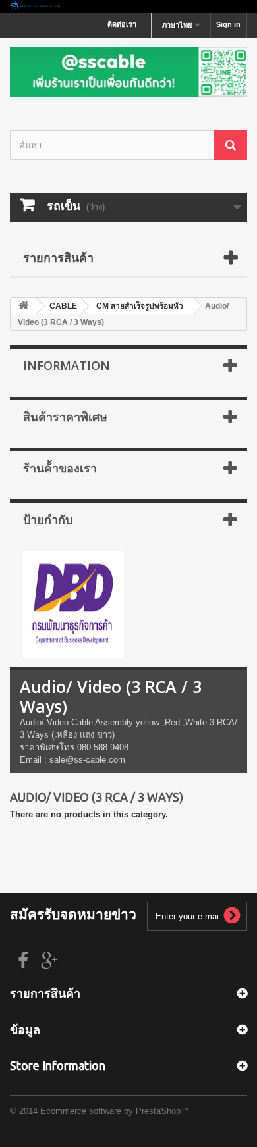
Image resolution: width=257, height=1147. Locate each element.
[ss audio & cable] (73, 604)
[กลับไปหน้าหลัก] (23, 306)
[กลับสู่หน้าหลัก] (128, 6)
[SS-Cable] (128, 72)
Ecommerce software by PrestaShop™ (114, 1111)
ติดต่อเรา (121, 24)
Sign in (228, 24)
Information (66, 365)
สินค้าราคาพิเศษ (65, 416)
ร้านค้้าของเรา (60, 468)
